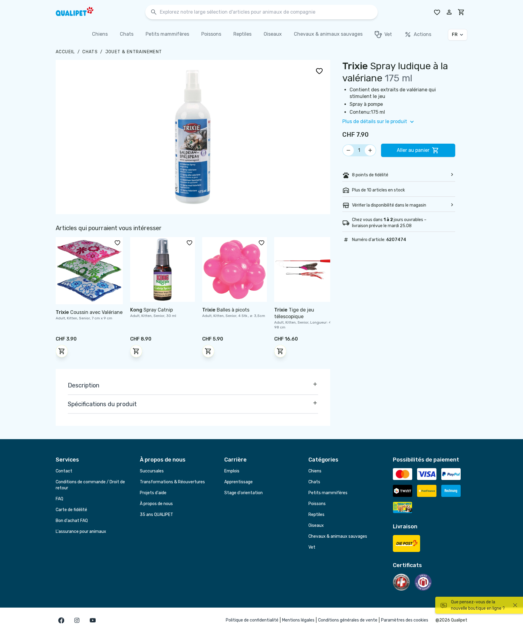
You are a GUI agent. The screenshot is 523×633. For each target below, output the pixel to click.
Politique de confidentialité (252, 620)
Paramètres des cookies (404, 620)
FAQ (59, 498)
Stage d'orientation (243, 492)
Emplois (231, 471)
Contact (64, 471)
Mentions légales (298, 620)
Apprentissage (238, 482)
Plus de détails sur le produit (374, 121)
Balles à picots (225, 310)
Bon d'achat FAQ (72, 520)
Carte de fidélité (71, 509)
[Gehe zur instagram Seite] (76, 620)
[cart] (461, 12)
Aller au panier (413, 150)
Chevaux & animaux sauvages (337, 536)
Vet (311, 547)
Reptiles (316, 514)
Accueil (65, 51)
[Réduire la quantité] (348, 150)
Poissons (317, 503)
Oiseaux (316, 525)
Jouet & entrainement (133, 51)
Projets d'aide (153, 492)
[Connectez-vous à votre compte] (449, 12)
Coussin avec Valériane (89, 312)
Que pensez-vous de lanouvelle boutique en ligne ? (478, 605)
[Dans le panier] (61, 351)
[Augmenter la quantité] (370, 150)
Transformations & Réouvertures (172, 482)
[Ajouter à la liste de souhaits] (319, 70)
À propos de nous (156, 503)
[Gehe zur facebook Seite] (61, 620)
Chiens (314, 471)
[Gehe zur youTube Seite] (92, 620)
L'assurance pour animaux (81, 531)
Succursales (152, 471)
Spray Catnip (151, 310)
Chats (90, 51)
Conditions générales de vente (347, 620)
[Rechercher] (153, 12)
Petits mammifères (327, 492)
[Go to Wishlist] (437, 12)
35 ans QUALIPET (156, 514)
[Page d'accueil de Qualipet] (80, 12)
